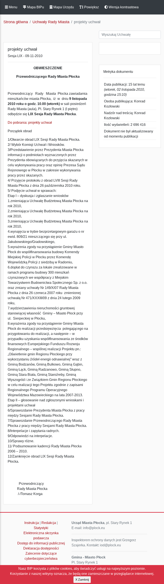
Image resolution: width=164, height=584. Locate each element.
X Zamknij (82, 579)
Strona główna (15, 22)
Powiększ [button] (91, 7)
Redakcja (48, 523)
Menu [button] (12, 7)
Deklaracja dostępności (41, 548)
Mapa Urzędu (63, 7)
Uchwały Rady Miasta (50, 22)
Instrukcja (31, 523)
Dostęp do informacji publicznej (41, 543)
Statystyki (41, 528)
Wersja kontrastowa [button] (123, 7)
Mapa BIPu (35, 7)
